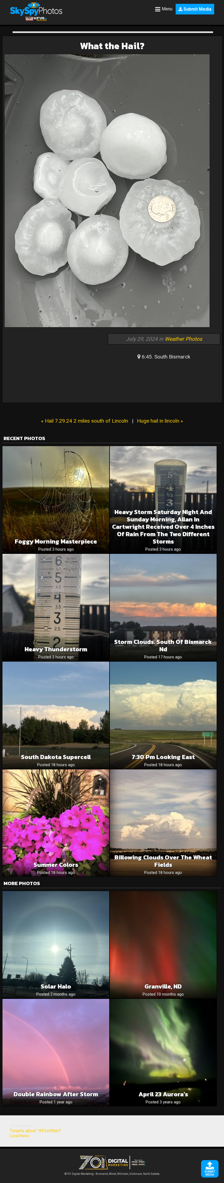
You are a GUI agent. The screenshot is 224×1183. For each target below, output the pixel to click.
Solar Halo (56, 986)
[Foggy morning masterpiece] (56, 500)
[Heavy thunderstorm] (56, 607)
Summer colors (56, 864)
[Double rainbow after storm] (56, 1052)
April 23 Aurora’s (163, 1094)
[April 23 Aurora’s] (163, 1052)
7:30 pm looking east (163, 757)
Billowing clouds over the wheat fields (163, 861)
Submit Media (196, 9)
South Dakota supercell (56, 757)
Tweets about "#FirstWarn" (35, 1130)
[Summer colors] (56, 823)
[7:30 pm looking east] (163, 715)
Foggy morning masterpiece (56, 541)
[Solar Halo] (56, 945)
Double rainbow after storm (56, 1094)
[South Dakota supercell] (56, 715)
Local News (19, 1136)
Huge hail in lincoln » (160, 421)
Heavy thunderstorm (56, 649)
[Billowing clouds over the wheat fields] (163, 823)
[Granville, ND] (163, 945)
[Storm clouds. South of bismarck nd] (163, 607)
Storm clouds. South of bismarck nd (163, 645)
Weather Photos (183, 339)
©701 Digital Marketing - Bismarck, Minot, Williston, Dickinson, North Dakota (112, 1173)
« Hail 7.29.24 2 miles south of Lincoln (84, 421)
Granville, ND (163, 986)
